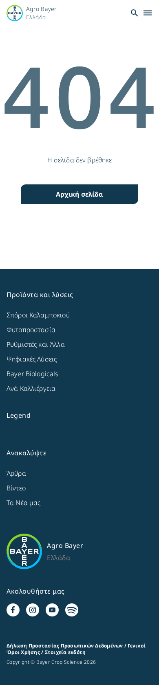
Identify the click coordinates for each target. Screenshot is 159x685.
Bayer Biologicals (33, 373)
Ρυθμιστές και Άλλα (36, 344)
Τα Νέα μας (24, 502)
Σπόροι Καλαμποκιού (38, 314)
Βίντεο (16, 487)
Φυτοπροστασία (31, 329)
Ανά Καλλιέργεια (31, 388)
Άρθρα (16, 473)
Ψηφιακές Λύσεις (32, 359)
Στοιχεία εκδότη (65, 652)
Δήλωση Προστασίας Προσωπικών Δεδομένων (65, 645)
